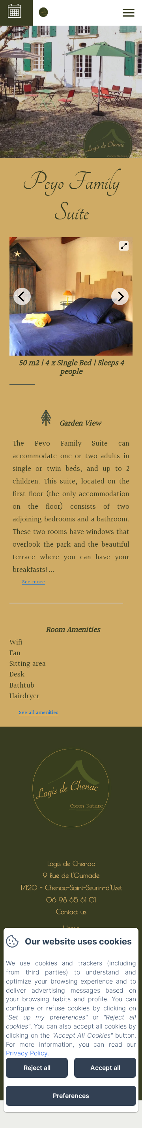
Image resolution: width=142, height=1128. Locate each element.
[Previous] (22, 296)
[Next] (120, 296)
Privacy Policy (26, 1053)
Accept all (105, 1068)
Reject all (37, 1068)
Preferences (71, 1096)
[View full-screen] (124, 246)
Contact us (71, 912)
